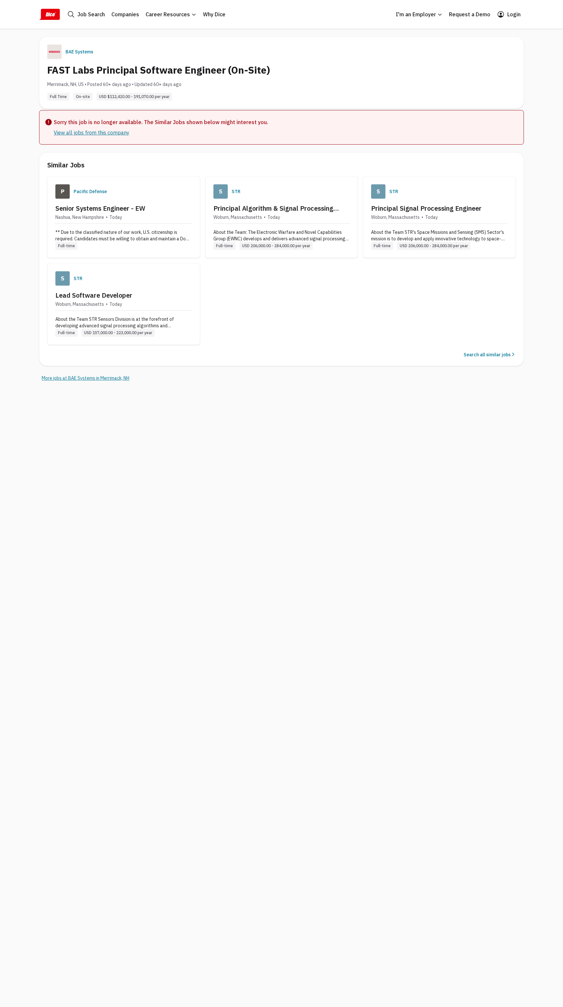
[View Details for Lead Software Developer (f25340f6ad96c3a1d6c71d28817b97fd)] (124, 304)
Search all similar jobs (487, 355)
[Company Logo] (62, 191)
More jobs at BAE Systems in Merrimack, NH (85, 378)
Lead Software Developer (93, 295)
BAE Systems (79, 52)
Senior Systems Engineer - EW (100, 208)
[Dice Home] (49, 14)
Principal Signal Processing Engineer (426, 208)
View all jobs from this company (91, 132)
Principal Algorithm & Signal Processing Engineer (273, 208)
